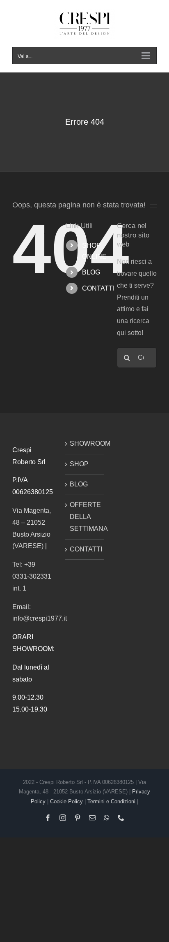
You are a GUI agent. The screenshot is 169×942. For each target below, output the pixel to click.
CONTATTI (98, 288)
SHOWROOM (85, 443)
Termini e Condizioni (111, 801)
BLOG (91, 272)
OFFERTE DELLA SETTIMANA (85, 516)
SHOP (79, 464)
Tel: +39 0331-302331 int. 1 (31, 576)
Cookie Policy (66, 801)
